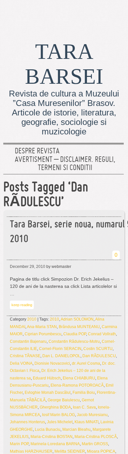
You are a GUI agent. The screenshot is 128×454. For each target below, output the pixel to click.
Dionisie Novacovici (52, 363)
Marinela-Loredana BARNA (55, 444)
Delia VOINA (21, 363)
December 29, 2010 (27, 266)
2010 (31, 319)
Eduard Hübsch (47, 378)
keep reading (21, 305)
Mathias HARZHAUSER (31, 451)
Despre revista (37, 151)
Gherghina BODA (55, 407)
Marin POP (19, 444)
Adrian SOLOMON (77, 319)
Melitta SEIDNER (69, 451)
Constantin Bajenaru (28, 341)
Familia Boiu (84, 392)
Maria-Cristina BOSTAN (52, 436)
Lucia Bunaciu (47, 429)
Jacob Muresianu (92, 414)
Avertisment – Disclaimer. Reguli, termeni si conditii (65, 164)
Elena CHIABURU (79, 378)
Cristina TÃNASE (25, 356)
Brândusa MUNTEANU (79, 326)
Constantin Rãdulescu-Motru (74, 341)
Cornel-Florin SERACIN (60, 348)
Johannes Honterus (27, 422)
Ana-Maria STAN (42, 326)
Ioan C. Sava (84, 407)
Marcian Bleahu (76, 429)
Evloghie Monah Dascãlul (48, 392)
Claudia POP (74, 334)
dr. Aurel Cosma (86, 363)
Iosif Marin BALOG (58, 414)
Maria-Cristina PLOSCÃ (96, 436)
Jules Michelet (60, 422)
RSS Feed (116, 15)
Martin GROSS (95, 444)
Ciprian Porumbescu (43, 334)
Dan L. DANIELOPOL (61, 356)
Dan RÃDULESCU (99, 356)
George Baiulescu (64, 400)
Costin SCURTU (98, 348)
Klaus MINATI (86, 422)
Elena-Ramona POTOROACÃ (77, 385)
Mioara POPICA (101, 451)
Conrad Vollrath (102, 334)
